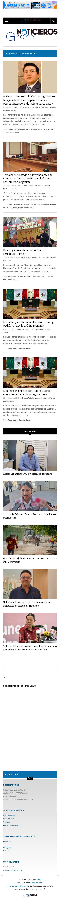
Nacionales (26, 107)
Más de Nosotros (30, 778)
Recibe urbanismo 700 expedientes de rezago (27, 474)
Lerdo (40, 257)
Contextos (12, 129)
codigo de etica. (36, 882)
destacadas (22, 185)
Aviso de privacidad (10, 825)
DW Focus (30, 21)
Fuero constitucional (26, 207)
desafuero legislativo (34, 129)
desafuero (21, 129)
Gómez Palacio (24, 329)
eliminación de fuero (15, 276)
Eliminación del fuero (32, 276)
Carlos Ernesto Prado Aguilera (20, 204)
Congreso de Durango (16, 348)
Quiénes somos (9, 815)
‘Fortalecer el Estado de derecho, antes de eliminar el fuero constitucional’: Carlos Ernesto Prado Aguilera (27, 178)
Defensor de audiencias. (16, 885)
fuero (45, 129)
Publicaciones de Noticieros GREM (19, 685)
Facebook (7, 841)
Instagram (7, 847)
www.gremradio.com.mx (12, 870)
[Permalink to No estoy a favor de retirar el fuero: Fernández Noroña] (30, 232)
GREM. (38, 879)
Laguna (18, 107)
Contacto (6, 822)
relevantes (36, 107)
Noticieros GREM (31, 34)
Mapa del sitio (8, 818)
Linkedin (6, 850)
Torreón (44, 107)
